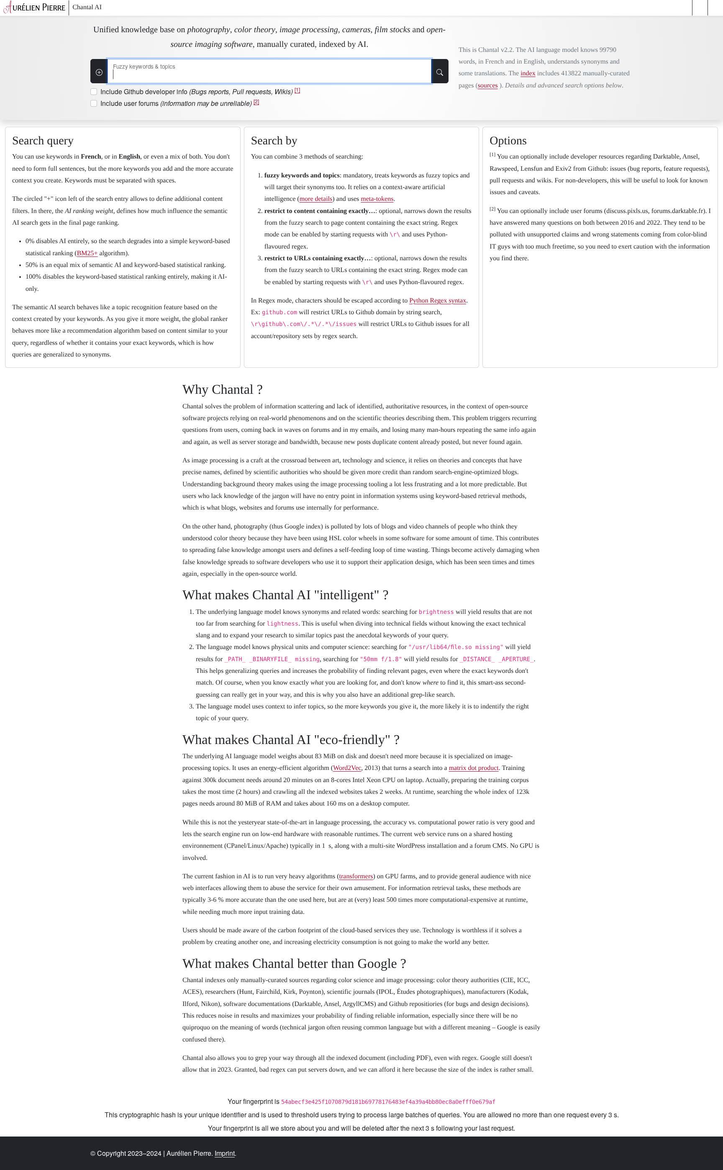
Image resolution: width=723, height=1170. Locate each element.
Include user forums (179, 103)
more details (316, 199)
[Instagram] (530, 1153)
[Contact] (624, 1153)
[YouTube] (554, 1153)
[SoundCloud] (577, 1153)
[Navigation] (715, 7)
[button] (700, 7)
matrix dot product (474, 768)
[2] (256, 101)
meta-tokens (377, 199)
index (528, 73)
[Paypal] (600, 1153)
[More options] (99, 71)
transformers (356, 876)
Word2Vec (347, 768)
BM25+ (87, 253)
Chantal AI (87, 7)
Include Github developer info (200, 91)
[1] (297, 89)
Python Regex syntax (437, 300)
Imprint (225, 1153)
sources (488, 85)
